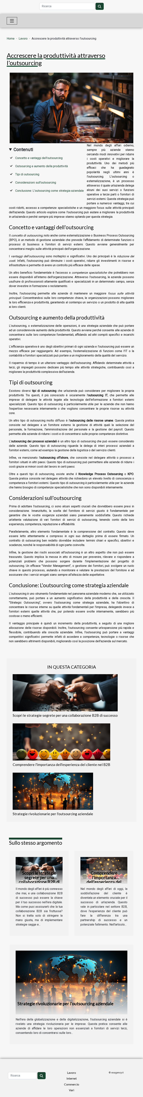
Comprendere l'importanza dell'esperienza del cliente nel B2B (61, 764)
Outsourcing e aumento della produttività (41, 166)
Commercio (71, 1084)
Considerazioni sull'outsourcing (35, 182)
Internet (71, 1078)
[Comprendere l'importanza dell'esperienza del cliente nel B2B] (61, 742)
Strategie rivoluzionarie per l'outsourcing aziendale (53, 814)
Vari (71, 1090)
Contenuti (23, 149)
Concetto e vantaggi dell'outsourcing (39, 158)
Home (11, 38)
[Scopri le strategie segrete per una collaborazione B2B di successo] (65, 692)
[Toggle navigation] (12, 21)
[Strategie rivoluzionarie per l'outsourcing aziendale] (53, 791)
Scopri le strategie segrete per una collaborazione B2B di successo (65, 715)
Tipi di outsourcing (27, 174)
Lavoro (23, 38)
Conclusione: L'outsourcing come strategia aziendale (49, 190)
